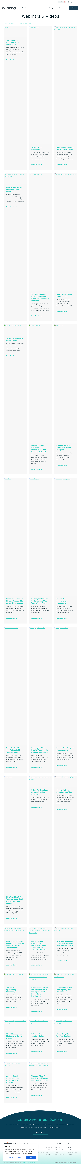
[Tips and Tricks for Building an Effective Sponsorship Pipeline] (40, 1067)
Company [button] (52, 8)
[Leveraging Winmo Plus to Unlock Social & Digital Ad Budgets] (40, 686)
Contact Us (53, 2)
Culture (70, 1147)
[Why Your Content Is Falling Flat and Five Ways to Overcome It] (65, 932)
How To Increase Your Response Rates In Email (15, 189)
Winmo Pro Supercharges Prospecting (61, 600)
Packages (62, 8)
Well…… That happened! (36, 148)
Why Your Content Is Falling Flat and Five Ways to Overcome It (64, 943)
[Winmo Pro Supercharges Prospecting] (65, 537)
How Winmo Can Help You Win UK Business (65, 148)
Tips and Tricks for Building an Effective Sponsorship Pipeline (39, 1078)
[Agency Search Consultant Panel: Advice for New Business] (15, 1067)
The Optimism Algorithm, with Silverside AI (12, 42)
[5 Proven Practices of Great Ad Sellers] (40, 1025)
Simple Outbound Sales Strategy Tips (64, 791)
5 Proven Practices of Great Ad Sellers (39, 1035)
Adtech (48, 1152)
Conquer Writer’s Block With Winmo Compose (63, 447)
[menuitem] (53, 2)
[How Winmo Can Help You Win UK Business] (65, 85)
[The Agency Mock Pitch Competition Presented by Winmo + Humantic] (40, 232)
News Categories (9, 23)
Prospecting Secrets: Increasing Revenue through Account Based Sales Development (39, 991)
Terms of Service (31, 1162)
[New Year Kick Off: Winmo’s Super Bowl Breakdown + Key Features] (15, 835)
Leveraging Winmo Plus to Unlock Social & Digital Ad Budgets (39, 750)
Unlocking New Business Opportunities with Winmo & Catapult (38, 448)
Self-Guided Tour (59, 1155)
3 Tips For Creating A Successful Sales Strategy (39, 792)
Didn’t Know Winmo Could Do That (64, 295)
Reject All (20, 1157)
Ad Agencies (49, 1147)
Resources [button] (42, 8)
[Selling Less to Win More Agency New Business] (65, 979)
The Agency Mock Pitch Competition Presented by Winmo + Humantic (40, 297)
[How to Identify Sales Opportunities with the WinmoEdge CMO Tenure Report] (15, 932)
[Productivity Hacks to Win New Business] (65, 1025)
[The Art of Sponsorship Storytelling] (15, 979)
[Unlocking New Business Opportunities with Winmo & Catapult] (40, 383)
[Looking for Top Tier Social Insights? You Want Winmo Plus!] (40, 537)
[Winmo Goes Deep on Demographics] (65, 686)
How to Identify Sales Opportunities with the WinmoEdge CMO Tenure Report (15, 944)
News (56, 1152)
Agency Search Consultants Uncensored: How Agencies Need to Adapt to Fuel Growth (39, 945)
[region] (20, 1152)
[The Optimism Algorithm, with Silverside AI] (15, 31)
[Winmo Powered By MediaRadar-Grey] (9, 8)
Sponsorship (49, 1155)
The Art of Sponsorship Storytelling (11, 989)
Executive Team (72, 1152)
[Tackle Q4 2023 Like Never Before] (15, 330)
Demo (73, 8)
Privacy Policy (24, 1162)
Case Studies (58, 1147)
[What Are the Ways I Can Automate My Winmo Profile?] (15, 686)
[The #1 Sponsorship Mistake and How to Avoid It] (15, 1025)
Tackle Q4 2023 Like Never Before (14, 339)
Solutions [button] (25, 8)
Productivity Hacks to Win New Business (64, 1035)
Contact (70, 1155)
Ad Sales (48, 1150)
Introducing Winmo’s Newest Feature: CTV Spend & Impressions (14, 600)
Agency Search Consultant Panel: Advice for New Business (13, 1079)
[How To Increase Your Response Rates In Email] (15, 178)
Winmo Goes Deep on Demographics (65, 749)
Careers (70, 1150)
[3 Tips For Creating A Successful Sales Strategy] (40, 781)
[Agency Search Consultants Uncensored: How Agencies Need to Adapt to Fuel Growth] (40, 932)
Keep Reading (10, 60)
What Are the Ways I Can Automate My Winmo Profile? (14, 750)
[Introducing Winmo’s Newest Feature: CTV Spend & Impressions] (15, 537)
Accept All (30, 1157)
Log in (71, 2)
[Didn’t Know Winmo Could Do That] (65, 232)
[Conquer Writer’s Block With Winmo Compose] (65, 383)
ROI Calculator (59, 1150)
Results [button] (34, 8)
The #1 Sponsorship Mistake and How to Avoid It (14, 1036)
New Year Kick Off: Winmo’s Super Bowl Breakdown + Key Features (14, 900)
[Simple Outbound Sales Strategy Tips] (65, 781)
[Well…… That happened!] (40, 85)
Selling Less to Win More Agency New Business (64, 989)
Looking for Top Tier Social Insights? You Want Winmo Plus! (39, 600)
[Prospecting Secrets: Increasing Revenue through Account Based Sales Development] (40, 979)
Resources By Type (25, 23)
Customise (10, 1157)
